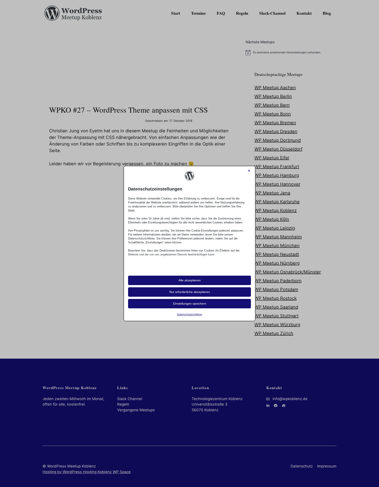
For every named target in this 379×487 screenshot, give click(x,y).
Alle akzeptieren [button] (190, 280)
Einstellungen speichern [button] (189, 303)
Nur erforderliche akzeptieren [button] (189, 292)
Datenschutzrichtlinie (189, 314)
